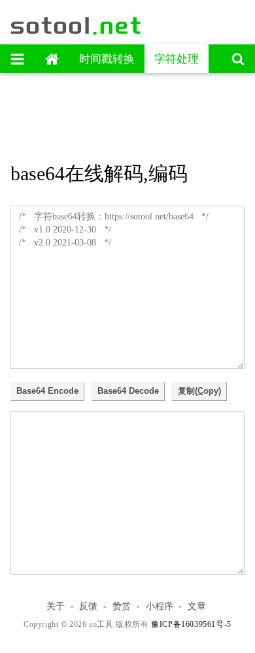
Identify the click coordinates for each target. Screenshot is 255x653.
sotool (76, 25)
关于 (55, 606)
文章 (197, 606)
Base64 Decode (128, 391)
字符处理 (176, 59)
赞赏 (121, 606)
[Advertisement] (127, 113)
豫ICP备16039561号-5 (191, 624)
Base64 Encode (47, 391)
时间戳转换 (107, 59)
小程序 (159, 606)
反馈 (88, 606)
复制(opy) (199, 391)
